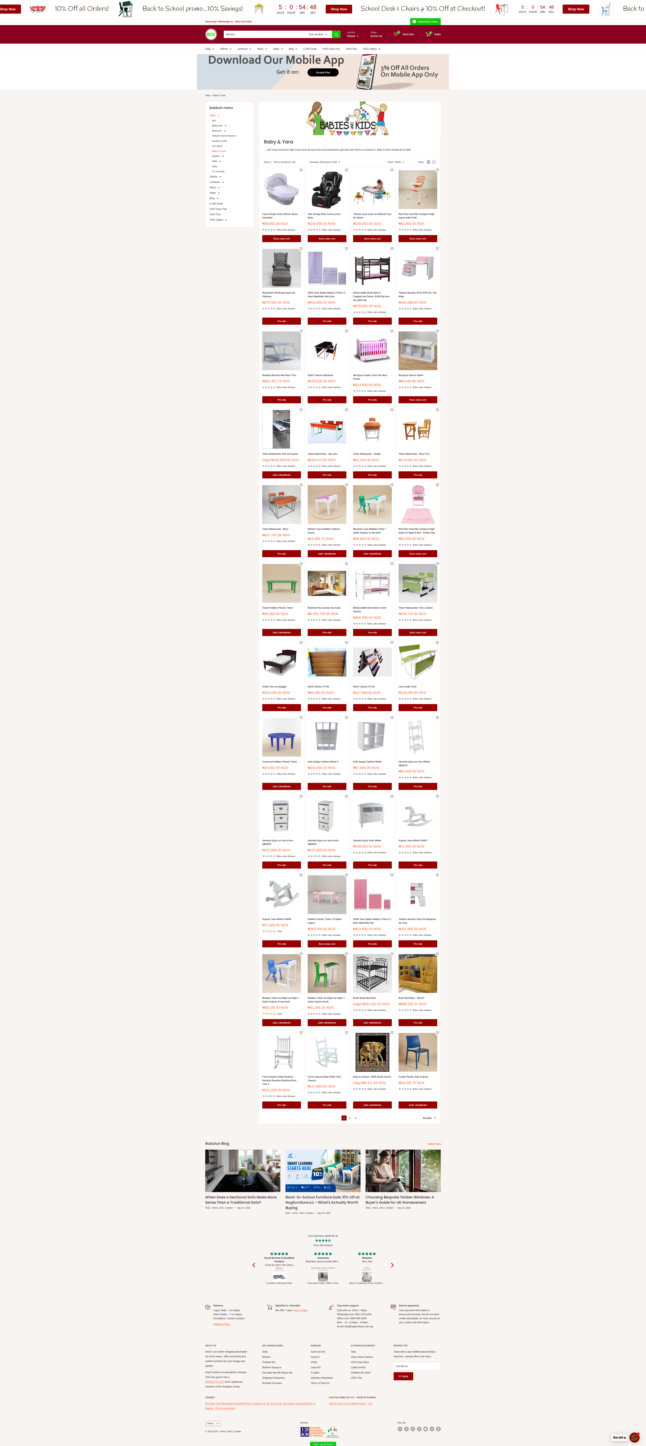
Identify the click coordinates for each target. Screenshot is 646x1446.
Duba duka (434, 1143)
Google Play (323, 72)
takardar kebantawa (322, 1377)
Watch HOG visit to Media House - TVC (351, 1403)
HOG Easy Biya (360, 1362)
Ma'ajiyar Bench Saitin (411, 375)
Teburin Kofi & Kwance (224, 135)
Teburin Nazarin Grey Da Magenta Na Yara (417, 921)
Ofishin (224, 48)
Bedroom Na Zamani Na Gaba (324, 607)
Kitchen (216, 156)
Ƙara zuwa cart (281, 238)
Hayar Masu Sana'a (362, 1356)
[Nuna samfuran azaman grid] (428, 162)
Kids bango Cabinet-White (367, 761)
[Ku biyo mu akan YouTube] (425, 1429)
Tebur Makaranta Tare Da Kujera (280, 453)
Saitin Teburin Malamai (320, 375)
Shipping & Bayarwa (273, 1377)
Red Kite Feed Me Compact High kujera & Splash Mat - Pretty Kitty (417, 531)
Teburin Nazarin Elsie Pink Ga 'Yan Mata (418, 294)
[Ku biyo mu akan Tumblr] (438, 1429)
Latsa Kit (315, 1367)
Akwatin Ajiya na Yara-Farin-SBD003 (278, 842)
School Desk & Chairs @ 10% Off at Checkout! (158, 9)
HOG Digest (370, 48)
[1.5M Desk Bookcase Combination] (279, 1277)
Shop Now (74, 9)
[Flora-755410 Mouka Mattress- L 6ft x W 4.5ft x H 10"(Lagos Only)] (367, 1277)
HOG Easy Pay (331, 48)
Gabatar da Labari (361, 1372)
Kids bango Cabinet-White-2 (323, 761)
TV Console (218, 171)
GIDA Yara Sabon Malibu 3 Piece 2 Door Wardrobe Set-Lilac (327, 294)
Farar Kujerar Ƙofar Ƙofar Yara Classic (324, 1078)
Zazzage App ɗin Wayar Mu (277, 1372)
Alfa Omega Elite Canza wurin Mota (324, 216)
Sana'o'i (315, 1356)
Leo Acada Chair (408, 686)
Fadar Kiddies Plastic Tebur (277, 607)
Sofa (214, 166)
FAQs (314, 1362)
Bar (214, 120)
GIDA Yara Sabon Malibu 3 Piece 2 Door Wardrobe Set (372, 921)
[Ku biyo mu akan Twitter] (406, 1429)
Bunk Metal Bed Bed (364, 998)
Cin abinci (217, 146)
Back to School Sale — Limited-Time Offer (416, 9)
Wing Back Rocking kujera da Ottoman (278, 294)
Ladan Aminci (358, 1367)
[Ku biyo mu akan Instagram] (412, 1429)
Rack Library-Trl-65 (363, 686)
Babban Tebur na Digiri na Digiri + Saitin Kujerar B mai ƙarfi (280, 1000)
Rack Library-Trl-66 (318, 686)
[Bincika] (336, 34)
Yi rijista (403, 1376)
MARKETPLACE (214, 1381)
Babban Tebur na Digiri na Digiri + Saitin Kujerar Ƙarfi (326, 1000)
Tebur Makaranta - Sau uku (322, 453)
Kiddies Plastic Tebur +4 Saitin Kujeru (325, 921)
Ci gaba (315, 1372)
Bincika (266, 1356)
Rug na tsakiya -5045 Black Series (372, 1076)
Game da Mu (318, 1351)
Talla (353, 1351)
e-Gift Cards (310, 48)
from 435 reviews (323, 1245)
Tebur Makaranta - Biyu (275, 529)
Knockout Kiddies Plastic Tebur (279, 761)
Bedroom (217, 130)
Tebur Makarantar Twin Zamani (416, 607)
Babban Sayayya (271, 1367)
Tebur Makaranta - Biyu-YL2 (414, 453)
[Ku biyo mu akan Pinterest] (419, 1429)
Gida (207, 48)
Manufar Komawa (272, 1383)
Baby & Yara (219, 95)
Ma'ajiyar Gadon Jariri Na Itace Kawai (370, 377)
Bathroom (217, 125)
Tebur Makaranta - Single (367, 453)
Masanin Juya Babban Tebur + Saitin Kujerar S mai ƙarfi (370, 531)
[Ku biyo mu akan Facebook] (400, 1429)
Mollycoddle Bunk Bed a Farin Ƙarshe (369, 609)
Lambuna (242, 48)
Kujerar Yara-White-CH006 (276, 919)
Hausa (210, 1423)
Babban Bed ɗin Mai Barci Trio (279, 375)
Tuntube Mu (268, 1362)
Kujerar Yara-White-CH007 (413, 840)
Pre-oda (281, 321)
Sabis (276, 48)
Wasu (260, 48)
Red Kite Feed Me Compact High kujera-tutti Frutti (416, 216)
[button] (254, 1265)
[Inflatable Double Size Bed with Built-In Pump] (323, 1277)
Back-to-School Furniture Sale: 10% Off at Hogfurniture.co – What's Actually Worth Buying (322, 1202)
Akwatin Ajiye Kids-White (367, 840)
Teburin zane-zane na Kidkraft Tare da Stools (372, 216)
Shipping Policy (221, 1324)
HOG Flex (351, 48)
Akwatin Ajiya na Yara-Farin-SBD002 (323, 842)
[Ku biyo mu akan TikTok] (432, 1429)
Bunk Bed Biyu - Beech (411, 998)
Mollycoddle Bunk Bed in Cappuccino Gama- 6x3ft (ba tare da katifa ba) (371, 296)
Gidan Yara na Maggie (274, 686)
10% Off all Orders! (596, 9)
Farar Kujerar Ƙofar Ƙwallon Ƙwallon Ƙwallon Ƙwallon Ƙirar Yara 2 (279, 1080)
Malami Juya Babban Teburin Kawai (324, 531)
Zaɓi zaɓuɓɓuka (282, 475)
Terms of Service (320, 1383)
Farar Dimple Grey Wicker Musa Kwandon (280, 216)
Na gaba (427, 1118)
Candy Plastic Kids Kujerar (413, 1076)
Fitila (215, 161)
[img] (323, 1240)
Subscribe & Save (428, 21)
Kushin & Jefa (219, 141)
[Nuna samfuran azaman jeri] (434, 162)
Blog (291, 48)
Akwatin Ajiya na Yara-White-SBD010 (414, 763)
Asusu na (376, 36)
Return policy (300, 1310)
